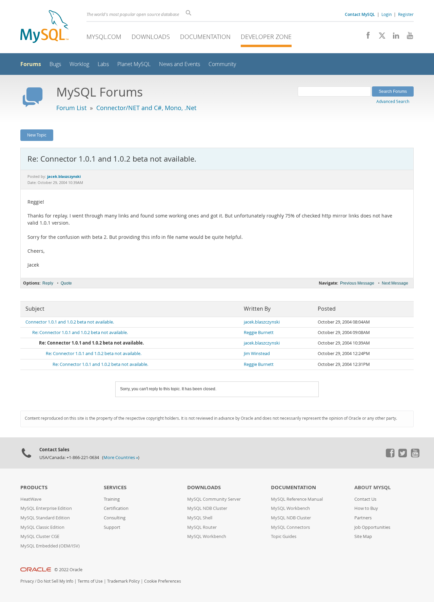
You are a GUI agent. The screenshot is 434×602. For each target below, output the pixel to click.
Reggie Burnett (259, 332)
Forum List (71, 108)
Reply (47, 283)
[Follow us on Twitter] (402, 456)
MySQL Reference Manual (297, 499)
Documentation (205, 37)
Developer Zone (266, 37)
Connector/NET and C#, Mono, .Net (146, 108)
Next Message (395, 283)
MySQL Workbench (206, 536)
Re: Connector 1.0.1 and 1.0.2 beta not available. (80, 332)
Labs (103, 64)
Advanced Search (392, 101)
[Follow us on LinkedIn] (393, 37)
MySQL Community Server (214, 499)
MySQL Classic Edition (42, 527)
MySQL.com (103, 37)
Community (222, 64)
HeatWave (30, 499)
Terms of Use (90, 581)
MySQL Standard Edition (45, 518)
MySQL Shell (199, 518)
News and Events (179, 64)
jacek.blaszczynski (262, 322)
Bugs (55, 64)
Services (115, 487)
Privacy (27, 581)
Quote (66, 283)
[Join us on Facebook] (365, 37)
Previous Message (357, 283)
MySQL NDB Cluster (207, 508)
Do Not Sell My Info (55, 581)
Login (386, 14)
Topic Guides (283, 536)
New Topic (36, 135)
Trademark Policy (123, 581)
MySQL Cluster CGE (39, 536)
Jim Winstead (257, 353)
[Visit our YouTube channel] (407, 37)
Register (406, 14)
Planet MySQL (134, 64)
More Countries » (120, 457)
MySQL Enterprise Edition (46, 508)
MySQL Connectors (290, 527)
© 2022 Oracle (68, 570)
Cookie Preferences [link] (162, 581)
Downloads (151, 37)
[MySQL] (44, 27)
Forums (30, 64)
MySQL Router (202, 527)
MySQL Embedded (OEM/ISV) (50, 546)
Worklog (79, 64)
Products (33, 487)
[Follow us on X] (379, 37)
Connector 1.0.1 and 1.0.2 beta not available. (69, 322)
